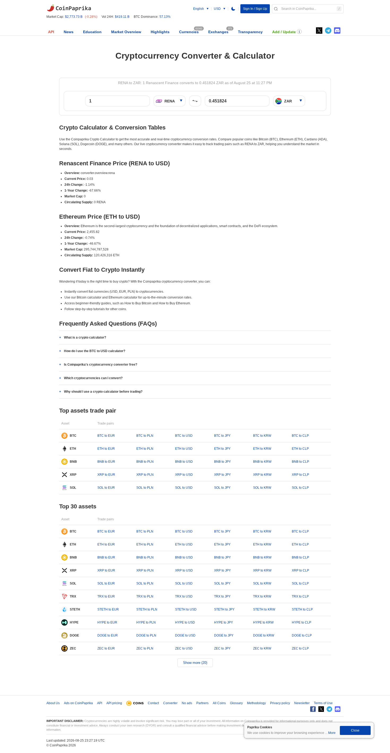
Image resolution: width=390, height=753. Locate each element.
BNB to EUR (106, 462)
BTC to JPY (222, 436)
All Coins (219, 703)
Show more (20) (195, 663)
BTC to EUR (106, 436)
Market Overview (126, 32)
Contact (153, 703)
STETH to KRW (264, 609)
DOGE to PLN (146, 635)
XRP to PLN (145, 475)
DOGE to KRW (263, 635)
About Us (53, 703)
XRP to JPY (222, 475)
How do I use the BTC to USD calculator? (94, 351)
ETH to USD (184, 449)
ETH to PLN (144, 449)
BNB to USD (184, 462)
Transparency (250, 32)
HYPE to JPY (223, 622)
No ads (187, 703)
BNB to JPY (222, 462)
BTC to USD (184, 436)
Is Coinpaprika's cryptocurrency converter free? (100, 364)
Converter (170, 703)
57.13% (165, 17)
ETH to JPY (222, 449)
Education (92, 32)
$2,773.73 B (74, 17)
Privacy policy (280, 703)
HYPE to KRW (263, 622)
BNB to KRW (262, 462)
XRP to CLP (300, 475)
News (68, 32)
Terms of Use (323, 703)
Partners (202, 703)
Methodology (256, 703)
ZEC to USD (184, 648)
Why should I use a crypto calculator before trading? (103, 391)
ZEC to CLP (300, 648)
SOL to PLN (144, 488)
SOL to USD (184, 488)
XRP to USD (184, 475)
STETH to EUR (108, 609)
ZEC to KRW (262, 648)
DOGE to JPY (223, 635)
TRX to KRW (262, 596)
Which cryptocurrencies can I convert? (93, 378)
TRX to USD (184, 596)
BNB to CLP (300, 462)
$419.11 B (122, 17)
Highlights (160, 32)
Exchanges (218, 32)
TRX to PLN (144, 596)
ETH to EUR (106, 449)
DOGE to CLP (302, 635)
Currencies (189, 32)
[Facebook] (313, 709)
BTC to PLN (144, 436)
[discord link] (337, 30)
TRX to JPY (222, 596)
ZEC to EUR (106, 648)
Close (355, 730)
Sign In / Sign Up (255, 9)
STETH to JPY (224, 609)
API (51, 32)
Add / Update (284, 32)
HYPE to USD (185, 622)
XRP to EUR (106, 475)
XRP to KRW (262, 475)
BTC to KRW (262, 436)
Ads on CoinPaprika (78, 703)
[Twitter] (319, 30)
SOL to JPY (222, 488)
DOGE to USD (185, 635)
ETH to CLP (300, 449)
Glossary (236, 703)
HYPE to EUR (107, 622)
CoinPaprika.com (69, 8)
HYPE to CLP (301, 622)
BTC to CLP (300, 436)
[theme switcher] (233, 9)
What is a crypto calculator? (85, 337)
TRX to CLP (300, 596)
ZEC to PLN (144, 648)
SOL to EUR (106, 488)
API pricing (114, 703)
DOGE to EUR (107, 635)
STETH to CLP (302, 609)
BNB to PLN (145, 462)
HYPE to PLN (146, 622)
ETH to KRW (262, 449)
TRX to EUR (106, 596)
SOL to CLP (300, 488)
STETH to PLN (146, 609)
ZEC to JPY (222, 648)
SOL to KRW (262, 488)
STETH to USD (186, 609)
